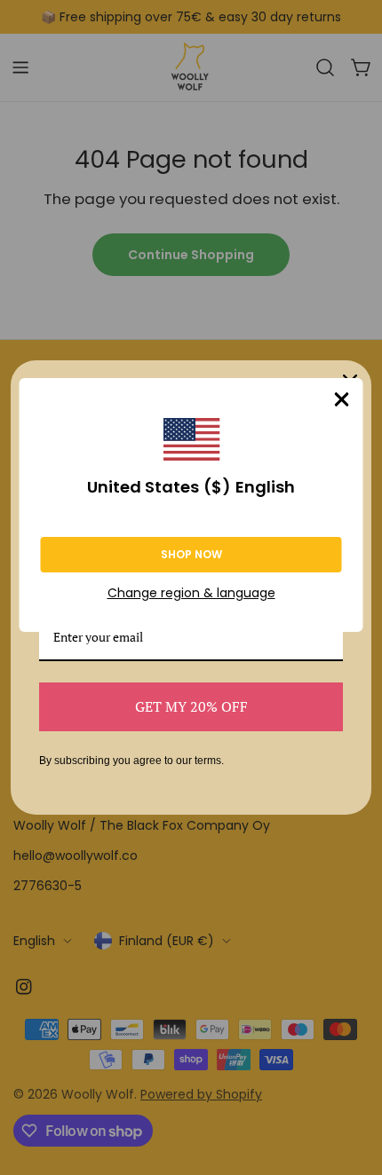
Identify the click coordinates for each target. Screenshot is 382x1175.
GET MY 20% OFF (191, 706)
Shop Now (191, 554)
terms (208, 760)
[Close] (342, 399)
